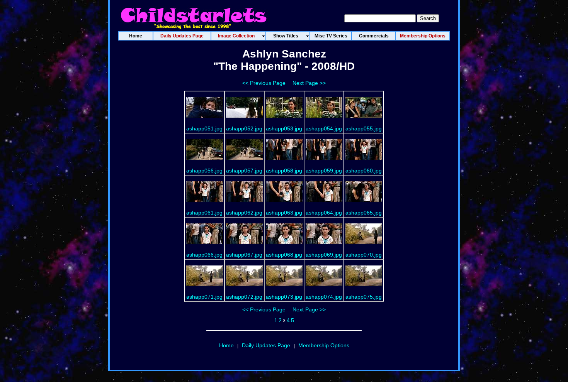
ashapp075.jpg (363, 297)
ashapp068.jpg (284, 255)
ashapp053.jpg (284, 128)
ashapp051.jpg (204, 128)
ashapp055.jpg (363, 128)
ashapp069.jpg (324, 255)
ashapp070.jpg (363, 255)
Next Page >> (309, 83)
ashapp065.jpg (363, 213)
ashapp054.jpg (324, 128)
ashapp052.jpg (244, 128)
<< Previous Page (264, 83)
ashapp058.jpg (284, 170)
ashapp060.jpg (363, 170)
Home (226, 345)
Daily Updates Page (266, 345)
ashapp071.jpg (204, 297)
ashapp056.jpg (204, 170)
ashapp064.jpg (324, 213)
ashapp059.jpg (324, 170)
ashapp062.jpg (244, 213)
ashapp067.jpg (244, 255)
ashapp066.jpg (204, 255)
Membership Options (323, 345)
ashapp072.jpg (244, 297)
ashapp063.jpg (284, 213)
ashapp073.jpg (284, 297)
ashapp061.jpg (204, 213)
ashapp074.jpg (324, 297)
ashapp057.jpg (244, 170)
